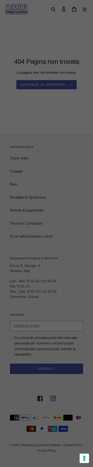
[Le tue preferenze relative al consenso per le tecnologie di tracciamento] (84, 458)
